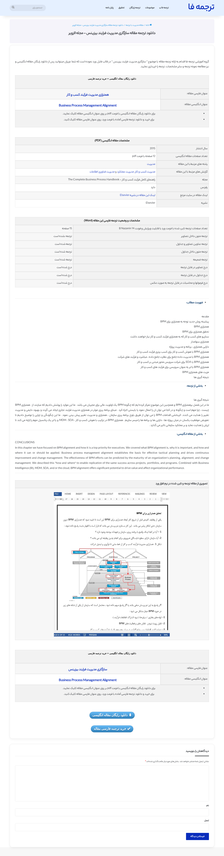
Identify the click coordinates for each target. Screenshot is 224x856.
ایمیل (206, 820)
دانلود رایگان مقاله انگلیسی (110, 715)
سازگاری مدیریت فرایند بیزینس (87, 669)
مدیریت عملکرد (125, 172)
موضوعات (150, 8)
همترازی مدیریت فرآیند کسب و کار (88, 95)
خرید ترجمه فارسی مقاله (110, 728)
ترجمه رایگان (134, 8)
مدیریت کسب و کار (145, 172)
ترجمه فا (165, 8)
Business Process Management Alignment (88, 106)
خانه (148, 25)
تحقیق (121, 8)
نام (207, 806)
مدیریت (151, 164)
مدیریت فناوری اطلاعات (102, 172)
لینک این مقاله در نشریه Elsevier (137, 195)
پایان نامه (110, 8)
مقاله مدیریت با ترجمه (135, 25)
